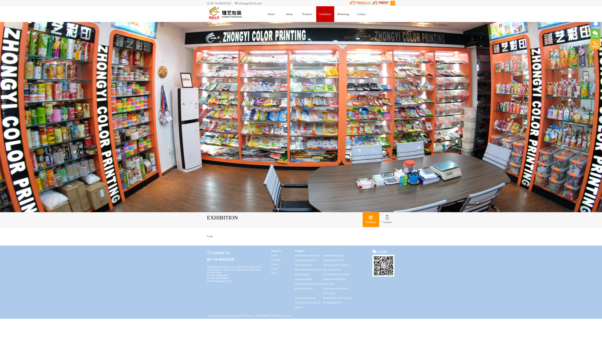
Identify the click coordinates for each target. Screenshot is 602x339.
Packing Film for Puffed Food (308, 284)
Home (271, 14)
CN (392, 3)
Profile (274, 255)
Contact (361, 14)
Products (307, 14)
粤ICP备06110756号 (267, 316)
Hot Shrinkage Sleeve (332, 302)
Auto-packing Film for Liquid (336, 274)
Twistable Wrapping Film (334, 279)
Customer (387, 219)
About (289, 14)
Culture (274, 264)
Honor (274, 273)
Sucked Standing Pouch (333, 255)
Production (276, 260)
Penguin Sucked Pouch (333, 260)
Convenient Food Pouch (305, 298)
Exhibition (325, 14)
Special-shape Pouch (304, 288)
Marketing (343, 14)
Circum (274, 268)
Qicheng (288, 316)
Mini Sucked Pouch (303, 265)
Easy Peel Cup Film (332, 270)
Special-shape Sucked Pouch (307, 255)
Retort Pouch (329, 284)
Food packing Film (303, 279)
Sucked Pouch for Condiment (336, 265)
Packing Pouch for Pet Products (337, 298)
